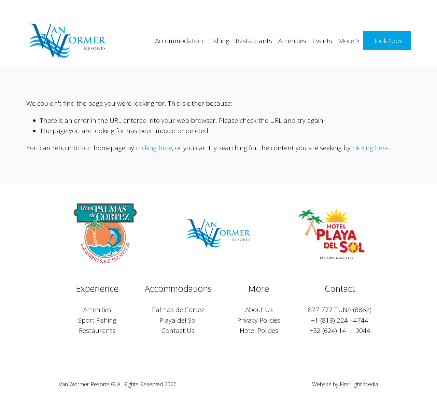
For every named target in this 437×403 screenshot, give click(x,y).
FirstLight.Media (359, 384)
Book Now (387, 40)
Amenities (292, 40)
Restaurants (254, 40)
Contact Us (178, 330)
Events (322, 40)
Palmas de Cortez (178, 309)
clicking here (154, 147)
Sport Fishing (97, 320)
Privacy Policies (258, 320)
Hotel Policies (259, 330)
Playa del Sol (178, 320)
